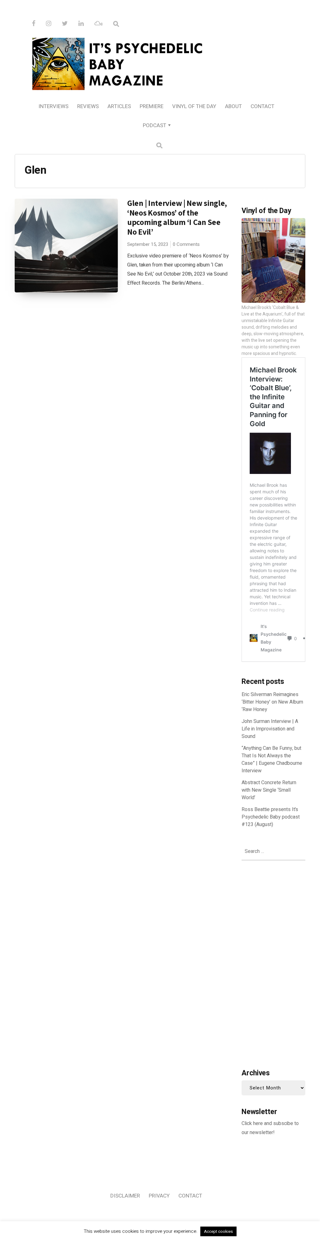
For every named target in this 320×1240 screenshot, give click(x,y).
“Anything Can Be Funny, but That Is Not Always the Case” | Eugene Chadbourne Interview (272, 759)
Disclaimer (125, 1196)
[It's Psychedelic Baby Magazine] (160, 63)
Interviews (53, 106)
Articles (119, 106)
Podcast (154, 125)
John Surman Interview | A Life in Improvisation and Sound (270, 729)
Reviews (88, 106)
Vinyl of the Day (194, 106)
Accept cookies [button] (218, 1231)
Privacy (159, 1196)
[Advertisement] (273, 963)
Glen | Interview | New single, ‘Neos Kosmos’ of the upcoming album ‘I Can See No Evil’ (177, 217)
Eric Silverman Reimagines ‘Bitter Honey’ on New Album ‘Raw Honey (272, 702)
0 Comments (186, 244)
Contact (262, 106)
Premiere (151, 106)
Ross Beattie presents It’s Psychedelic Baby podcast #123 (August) (271, 817)
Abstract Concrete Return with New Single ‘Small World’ (269, 790)
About (233, 106)
